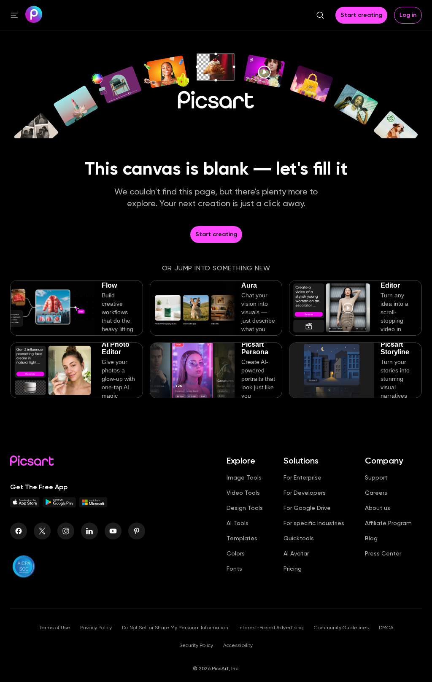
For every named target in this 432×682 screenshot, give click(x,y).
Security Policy (196, 645)
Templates (242, 538)
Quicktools (299, 538)
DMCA (386, 628)
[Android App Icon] (59, 505)
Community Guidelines (341, 628)
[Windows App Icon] (93, 505)
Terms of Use (54, 628)
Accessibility (238, 645)
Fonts (234, 568)
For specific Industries (314, 523)
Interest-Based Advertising (271, 628)
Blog (371, 538)
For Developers (305, 492)
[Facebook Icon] (18, 531)
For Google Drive (307, 507)
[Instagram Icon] (65, 531)
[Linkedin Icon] (89, 531)
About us (377, 507)
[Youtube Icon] (113, 531)
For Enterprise (302, 477)
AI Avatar (296, 553)
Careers (376, 492)
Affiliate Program (388, 523)
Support (376, 477)
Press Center (383, 553)
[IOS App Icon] (25, 505)
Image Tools (244, 477)
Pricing (293, 568)
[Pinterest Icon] (136, 531)
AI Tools (237, 523)
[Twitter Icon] (42, 531)
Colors (236, 553)
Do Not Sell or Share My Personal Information (175, 628)
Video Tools (243, 492)
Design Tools (245, 507)
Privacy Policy (96, 628)
